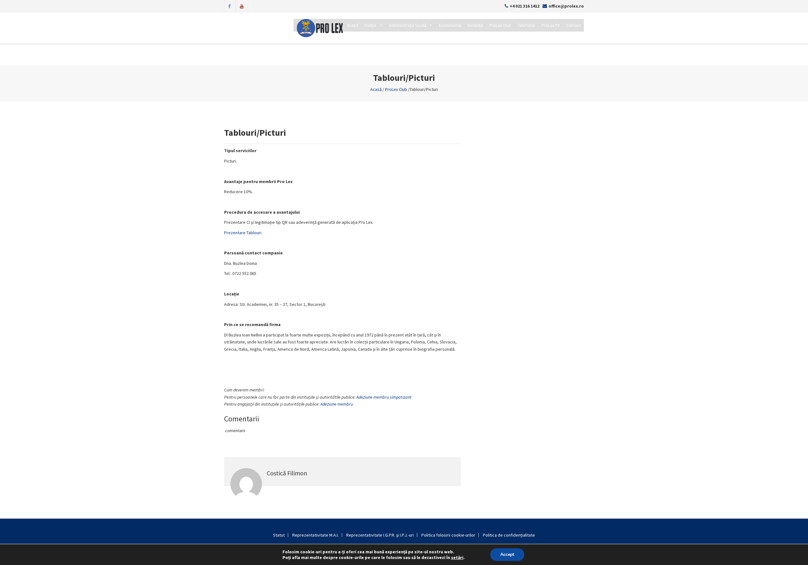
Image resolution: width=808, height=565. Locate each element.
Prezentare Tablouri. (243, 232)
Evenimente (450, 25)
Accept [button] (507, 554)
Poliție (371, 25)
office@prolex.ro (566, 6)
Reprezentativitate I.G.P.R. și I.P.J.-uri (380, 535)
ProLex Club (500, 25)
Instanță (475, 25)
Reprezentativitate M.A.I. (315, 535)
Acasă (352, 25)
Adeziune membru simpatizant (384, 397)
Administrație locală (407, 25)
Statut (279, 535)
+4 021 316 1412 (524, 6)
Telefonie (526, 25)
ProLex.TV (551, 25)
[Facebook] (229, 6)
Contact (573, 25)
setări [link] (457, 557)
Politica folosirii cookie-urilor (448, 535)
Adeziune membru (336, 404)
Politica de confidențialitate (509, 535)
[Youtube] (241, 6)
